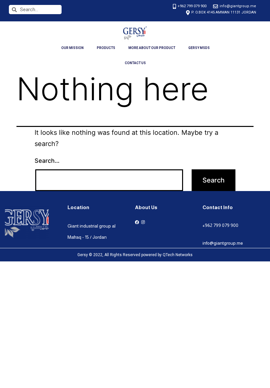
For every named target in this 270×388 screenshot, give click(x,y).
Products (106, 48)
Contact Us (135, 63)
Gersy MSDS (199, 48)
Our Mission (72, 48)
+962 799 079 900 (220, 225)
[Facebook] (137, 222)
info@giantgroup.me (222, 243)
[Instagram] (143, 222)
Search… (47, 160)
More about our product (151, 48)
